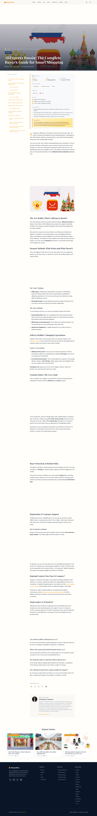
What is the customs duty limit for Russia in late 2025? (16, 123)
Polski (77, 789)
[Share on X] (35, 686)
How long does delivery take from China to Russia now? (16, 127)
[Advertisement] (48, 14)
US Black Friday (62, 777)
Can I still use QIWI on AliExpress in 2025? (16, 119)
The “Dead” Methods (13, 87)
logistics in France (35, 341)
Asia (44, 2)
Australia (61, 2)
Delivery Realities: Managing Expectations (14, 93)
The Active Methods (13, 90)
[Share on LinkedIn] (38, 686)
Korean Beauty (61, 772)
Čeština (77, 796)
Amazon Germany (62, 770)
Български (78, 798)
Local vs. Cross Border (14, 97)
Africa (48, 2)
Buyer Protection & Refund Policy (15, 102)
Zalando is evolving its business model (53, 592)
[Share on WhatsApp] (42, 686)
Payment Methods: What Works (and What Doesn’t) (16, 84)
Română (78, 791)
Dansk (77, 794)
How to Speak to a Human (14, 108)
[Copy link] (46, 686)
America (39, 2)
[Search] (87, 2)
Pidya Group (23, 812)
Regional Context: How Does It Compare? (15, 112)
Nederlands (78, 786)
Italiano (77, 784)
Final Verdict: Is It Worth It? (14, 115)
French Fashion (62, 779)
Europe (33, 2)
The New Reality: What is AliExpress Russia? (16, 79)
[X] (10, 779)
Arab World (54, 2)
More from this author (43, 714)
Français (78, 779)
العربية (77, 772)
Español (77, 782)
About (66, 2)
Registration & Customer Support (15, 105)
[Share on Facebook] (31, 686)
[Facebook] (13, 779)
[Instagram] (17, 779)
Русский (78, 801)
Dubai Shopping (62, 774)
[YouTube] (21, 779)
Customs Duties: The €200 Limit (15, 99)
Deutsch (78, 777)
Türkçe (77, 774)
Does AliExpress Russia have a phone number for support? (17, 131)
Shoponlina (10, 2)
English (77, 770)
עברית (77, 803)
